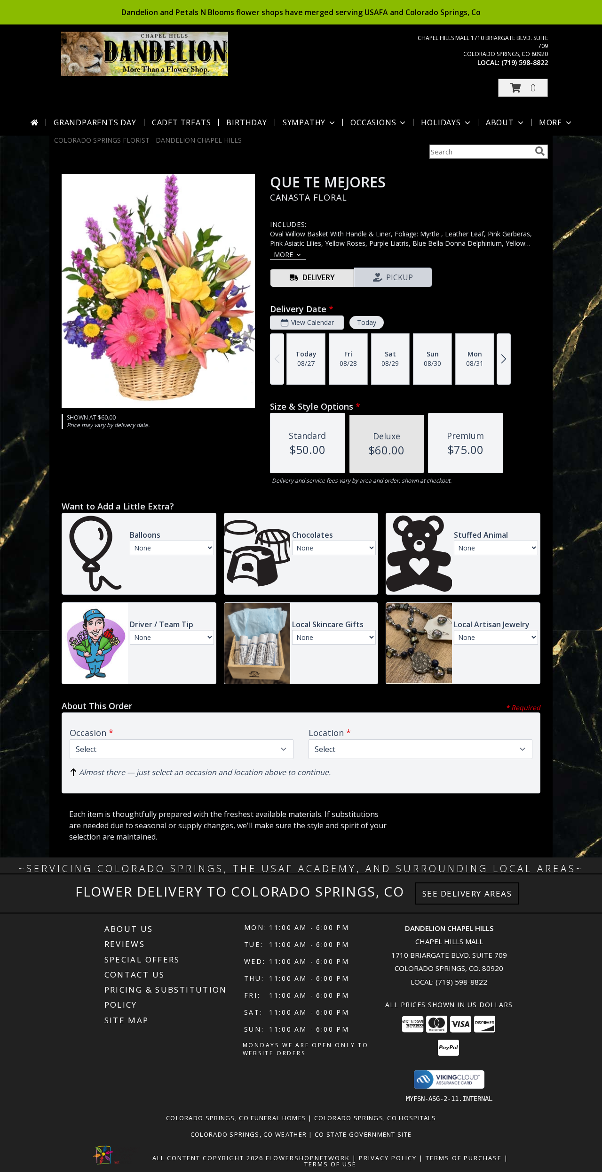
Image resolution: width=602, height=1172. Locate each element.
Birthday (246, 122)
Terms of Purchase (464, 1158)
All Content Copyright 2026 (207, 1158)
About (500, 122)
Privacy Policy (388, 1158)
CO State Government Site (363, 1134)
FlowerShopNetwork (308, 1158)
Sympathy (304, 122)
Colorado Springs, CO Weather (248, 1134)
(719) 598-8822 (524, 62)
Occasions (373, 122)
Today (366, 322)
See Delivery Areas (467, 893)
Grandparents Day (95, 122)
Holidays (440, 122)
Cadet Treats (181, 122)
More (550, 122)
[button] (523, 88)
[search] (539, 151)
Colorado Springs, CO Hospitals (375, 1118)
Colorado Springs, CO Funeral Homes (236, 1118)
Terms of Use (330, 1164)
